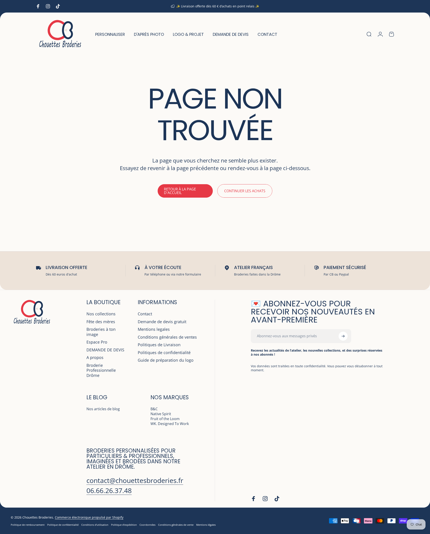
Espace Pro (96, 342)
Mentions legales (154, 329)
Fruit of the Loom (165, 418)
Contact (145, 313)
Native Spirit (160, 413)
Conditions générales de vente (176, 524)
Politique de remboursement (28, 524)
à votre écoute (162, 267)
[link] (134, 480)
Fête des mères (100, 321)
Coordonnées (147, 524)
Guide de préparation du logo (166, 360)
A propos (94, 357)
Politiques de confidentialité (164, 352)
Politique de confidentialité (63, 524)
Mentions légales (206, 524)
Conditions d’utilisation (94, 524)
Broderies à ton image (101, 332)
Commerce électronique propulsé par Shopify (89, 517)
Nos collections (101, 313)
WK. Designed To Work (169, 423)
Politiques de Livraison (159, 344)
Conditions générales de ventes (167, 337)
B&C (154, 408)
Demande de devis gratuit (162, 321)
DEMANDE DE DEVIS (105, 349)
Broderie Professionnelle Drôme (101, 370)
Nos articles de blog (103, 408)
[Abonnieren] (343, 336)
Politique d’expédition (124, 524)
